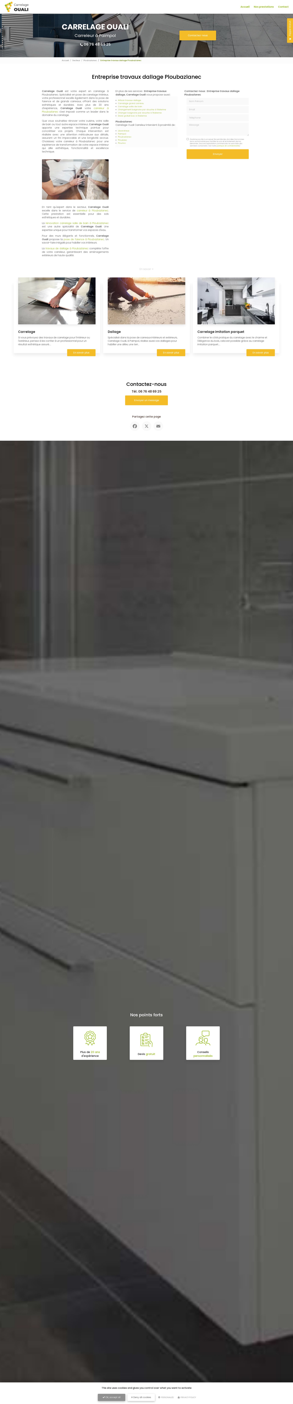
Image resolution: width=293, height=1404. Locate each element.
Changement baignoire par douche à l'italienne (142, 109)
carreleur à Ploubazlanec (92, 210)
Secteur (76, 60)
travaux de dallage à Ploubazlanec (67, 248)
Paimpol (122, 133)
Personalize (167, 1397)
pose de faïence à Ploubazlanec (84, 239)
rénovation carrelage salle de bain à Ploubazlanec (77, 223)
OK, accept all (112, 1397)
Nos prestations (264, 7)
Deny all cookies (142, 1397)
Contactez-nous (198, 35)
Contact (283, 7)
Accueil (245, 7)
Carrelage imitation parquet (220, 332)
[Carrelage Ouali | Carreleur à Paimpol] (17, 7)
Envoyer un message (146, 400)
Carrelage (26, 332)
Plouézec (122, 140)
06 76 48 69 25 (97, 44)
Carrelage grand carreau (131, 103)
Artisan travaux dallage (129, 100)
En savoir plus (81, 352)
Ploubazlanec (90, 60)
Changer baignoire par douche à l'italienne (140, 112)
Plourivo (122, 143)
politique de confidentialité (228, 146)
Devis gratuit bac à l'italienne (132, 116)
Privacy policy (188, 1397)
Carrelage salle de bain (130, 106)
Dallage (114, 332)
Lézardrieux (123, 130)
